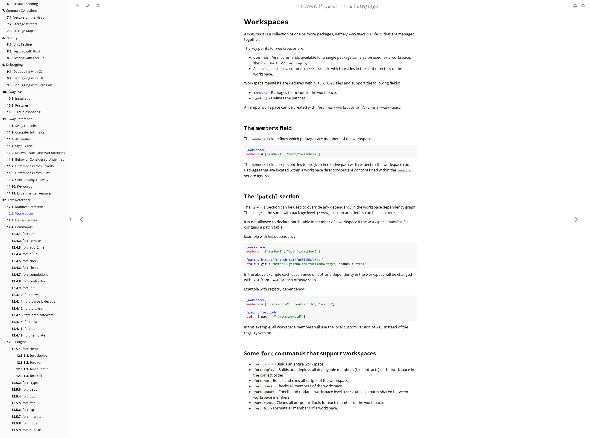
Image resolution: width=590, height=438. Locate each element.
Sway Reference (17, 119)
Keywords (19, 186)
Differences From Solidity (30, 166)
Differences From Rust (28, 173)
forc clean (25, 267)
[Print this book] (576, 5)
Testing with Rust (23, 51)
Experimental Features (29, 193)
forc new (25, 295)
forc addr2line (28, 247)
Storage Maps (21, 31)
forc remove (26, 240)
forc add (23, 234)
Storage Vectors (22, 24)
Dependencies (22, 220)
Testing (9, 37)
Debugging (12, 64)
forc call (29, 376)
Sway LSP (12, 92)
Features (18, 105)
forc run (29, 362)
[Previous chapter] (81, 219)
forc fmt (23, 403)
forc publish (26, 430)
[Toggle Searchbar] (98, 6)
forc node (24, 423)
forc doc (23, 396)
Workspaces (20, 213)
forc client (25, 349)
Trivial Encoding (22, 4)
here (391, 212)
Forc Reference (16, 200)
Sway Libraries (22, 125)
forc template (28, 335)
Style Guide (20, 146)
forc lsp (23, 409)
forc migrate (26, 416)
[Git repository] (583, 5)
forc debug (25, 389)
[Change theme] (88, 6)
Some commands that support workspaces (310, 353)
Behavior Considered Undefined (36, 159)
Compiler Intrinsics (25, 132)
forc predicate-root (32, 315)
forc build (25, 254)
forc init (23, 288)
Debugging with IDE (25, 78)
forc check (25, 261)
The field (268, 128)
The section (271, 196)
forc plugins (27, 308)
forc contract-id (29, 281)
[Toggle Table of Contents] (77, 6)
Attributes (19, 139)
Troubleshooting (24, 112)
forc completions (30, 274)
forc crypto (25, 382)
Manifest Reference (26, 207)
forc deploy (31, 355)
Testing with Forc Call (26, 58)
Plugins (17, 342)
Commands (20, 227)
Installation (19, 98)
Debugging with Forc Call (29, 85)
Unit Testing (19, 44)
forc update (27, 328)
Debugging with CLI (25, 71)
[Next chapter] (576, 219)
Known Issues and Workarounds (36, 153)
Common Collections (20, 10)
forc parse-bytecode (33, 301)
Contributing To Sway (27, 179)
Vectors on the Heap (25, 17)
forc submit (32, 369)
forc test (24, 321)
